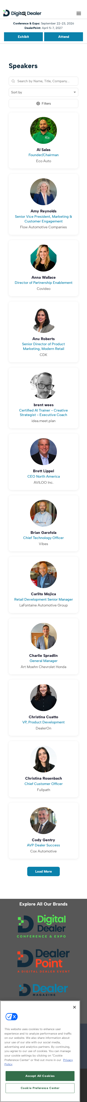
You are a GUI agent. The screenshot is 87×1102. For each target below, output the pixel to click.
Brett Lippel (43, 471)
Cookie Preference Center (40, 1088)
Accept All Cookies (40, 1076)
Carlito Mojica (43, 594)
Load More (43, 871)
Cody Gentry (43, 840)
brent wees (44, 405)
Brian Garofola (43, 532)
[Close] (74, 1007)
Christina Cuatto (43, 717)
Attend (63, 37)
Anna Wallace (43, 277)
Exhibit (23, 37)
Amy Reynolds (43, 211)
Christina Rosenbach (43, 778)
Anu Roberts (43, 338)
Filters (46, 103)
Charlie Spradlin (43, 655)
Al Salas (43, 149)
